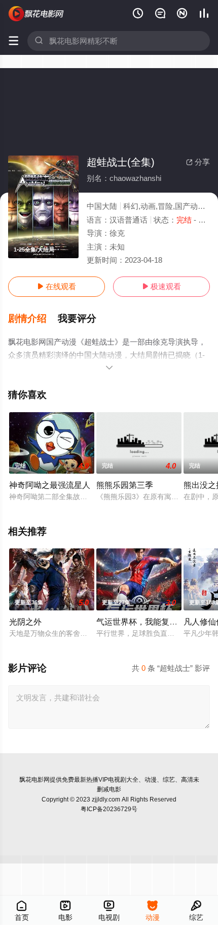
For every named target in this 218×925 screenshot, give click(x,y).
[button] (33, 318)
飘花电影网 (34, 779)
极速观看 (161, 286)
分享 (198, 162)
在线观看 (56, 286)
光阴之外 (25, 621)
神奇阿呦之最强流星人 (49, 484)
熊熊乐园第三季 (124, 484)
